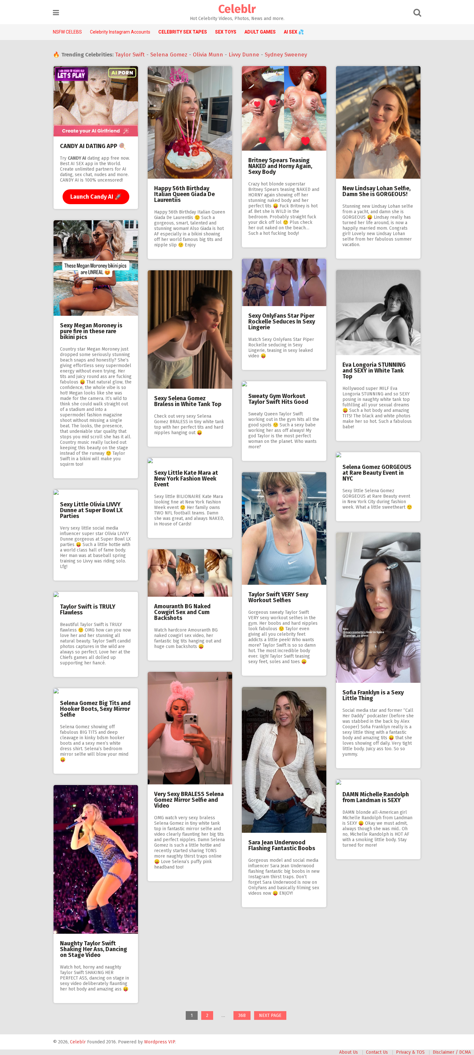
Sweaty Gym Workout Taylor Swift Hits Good (278, 399)
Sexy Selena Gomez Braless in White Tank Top (188, 401)
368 (244, 1016)
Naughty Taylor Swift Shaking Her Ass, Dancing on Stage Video (93, 949)
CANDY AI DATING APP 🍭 (93, 146)
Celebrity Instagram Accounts (120, 32)
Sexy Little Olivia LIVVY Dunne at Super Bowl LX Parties (91, 510)
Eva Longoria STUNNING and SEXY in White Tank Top (374, 370)
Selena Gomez (168, 54)
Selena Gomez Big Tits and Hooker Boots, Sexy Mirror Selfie (95, 709)
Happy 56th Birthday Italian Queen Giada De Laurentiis (184, 194)
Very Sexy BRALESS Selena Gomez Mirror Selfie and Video (189, 800)
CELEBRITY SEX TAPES (182, 32)
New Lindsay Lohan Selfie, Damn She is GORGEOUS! (376, 191)
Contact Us (377, 1052)
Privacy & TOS (410, 1052)
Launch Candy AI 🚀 (96, 196)
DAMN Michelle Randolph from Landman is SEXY (375, 797)
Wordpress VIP (159, 1042)
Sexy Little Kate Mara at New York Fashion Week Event (186, 478)
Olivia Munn (208, 54)
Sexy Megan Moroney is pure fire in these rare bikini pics (91, 331)
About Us (348, 1052)
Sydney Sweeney (286, 54)
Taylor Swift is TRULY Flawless (87, 609)
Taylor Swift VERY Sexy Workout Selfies (278, 597)
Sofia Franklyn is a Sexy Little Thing (373, 695)
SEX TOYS (225, 32)
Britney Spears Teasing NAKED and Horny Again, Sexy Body (280, 166)
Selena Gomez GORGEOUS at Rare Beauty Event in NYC (376, 472)
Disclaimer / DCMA (452, 1052)
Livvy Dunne (244, 54)
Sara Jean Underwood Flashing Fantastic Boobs (281, 845)
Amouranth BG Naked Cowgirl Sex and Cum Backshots (182, 612)
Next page (270, 1015)
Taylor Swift (130, 54)
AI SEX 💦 (294, 32)
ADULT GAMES (260, 32)
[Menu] (56, 12)
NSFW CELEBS (67, 32)
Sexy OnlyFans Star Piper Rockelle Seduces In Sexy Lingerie (281, 321)
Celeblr (237, 9)
